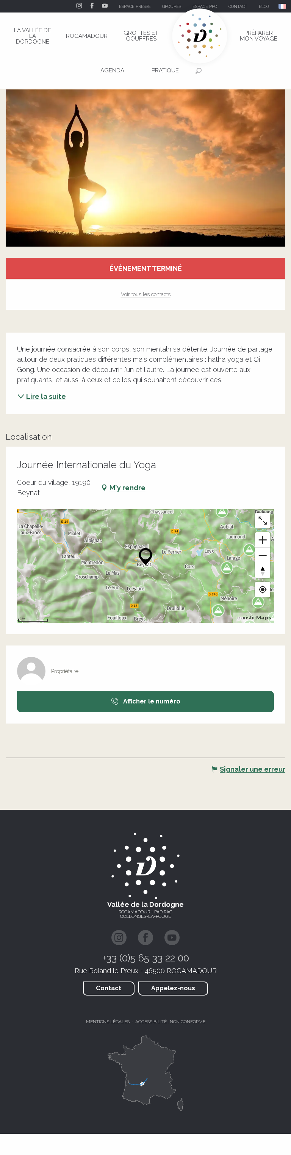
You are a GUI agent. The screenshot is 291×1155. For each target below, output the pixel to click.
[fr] (283, 6)
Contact (108, 988)
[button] (283, 6)
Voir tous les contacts (146, 294)
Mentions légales (108, 1021)
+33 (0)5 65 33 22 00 (145, 958)
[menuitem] (32, 36)
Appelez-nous (173, 988)
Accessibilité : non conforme (170, 1021)
